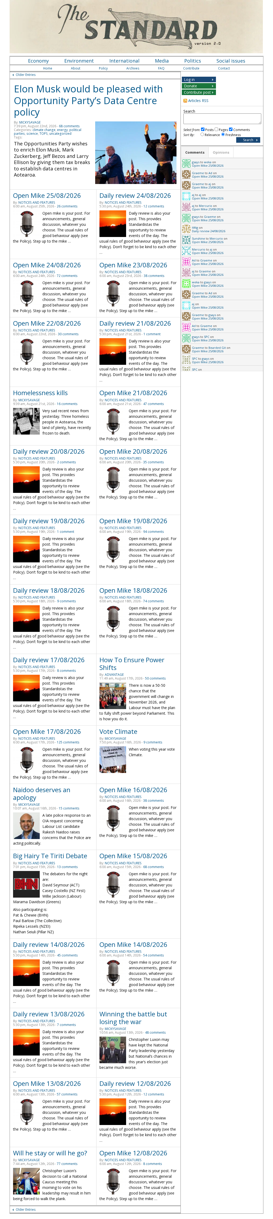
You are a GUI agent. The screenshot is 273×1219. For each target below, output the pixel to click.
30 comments (68, 334)
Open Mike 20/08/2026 (133, 451)
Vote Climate (118, 731)
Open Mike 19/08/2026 (133, 520)
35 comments (153, 462)
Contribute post (197, 92)
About (75, 68)
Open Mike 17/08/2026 (47, 731)
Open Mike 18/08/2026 (133, 590)
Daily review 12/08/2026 (135, 1083)
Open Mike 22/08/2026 (47, 323)
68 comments (69, 126)
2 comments (66, 462)
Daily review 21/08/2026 (135, 323)
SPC (206, 337)
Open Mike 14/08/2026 (133, 944)
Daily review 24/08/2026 (135, 195)
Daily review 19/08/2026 (49, 520)
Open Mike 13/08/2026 (47, 1083)
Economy (38, 61)
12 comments (153, 206)
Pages (223, 130)
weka (207, 162)
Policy (103, 68)
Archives (132, 68)
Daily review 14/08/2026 (49, 944)
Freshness (233, 135)
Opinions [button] (221, 152)
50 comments (155, 678)
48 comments (155, 1032)
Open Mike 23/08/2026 (133, 264)
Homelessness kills (40, 392)
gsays (195, 162)
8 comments (66, 670)
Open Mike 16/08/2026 (133, 789)
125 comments (68, 742)
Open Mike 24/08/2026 (47, 264)
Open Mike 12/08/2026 (133, 1152)
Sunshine (198, 238)
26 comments (67, 206)
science (32, 133)
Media (162, 61)
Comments (241, 130)
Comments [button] (194, 152)
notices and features (36, 202)
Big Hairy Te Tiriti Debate (50, 855)
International (124, 61)
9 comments (66, 601)
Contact (224, 68)
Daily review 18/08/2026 (49, 590)
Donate (190, 85)
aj (209, 184)
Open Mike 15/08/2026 (133, 855)
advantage (114, 674)
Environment (79, 61)
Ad (210, 173)
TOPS (43, 133)
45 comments (67, 955)
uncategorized (60, 133)
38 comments (154, 275)
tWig (195, 228)
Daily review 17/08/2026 (49, 659)
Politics (192, 61)
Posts (209, 130)
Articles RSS (198, 100)
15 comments (69, 808)
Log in (189, 79)
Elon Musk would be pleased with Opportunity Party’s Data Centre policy (88, 100)
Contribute (191, 68)
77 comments (67, 1163)
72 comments (67, 275)
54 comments (153, 955)
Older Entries (26, 74)
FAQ (161, 68)
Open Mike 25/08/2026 (47, 195)
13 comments (67, 867)
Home (47, 68)
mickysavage (30, 122)
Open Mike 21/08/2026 (133, 392)
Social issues (230, 61)
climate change (44, 130)
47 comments (153, 404)
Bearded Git (217, 348)
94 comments (153, 531)
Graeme (198, 173)
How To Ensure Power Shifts (131, 663)
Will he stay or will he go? (50, 1152)
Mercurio (205, 206)
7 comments (66, 1024)
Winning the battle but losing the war (133, 1017)
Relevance (212, 135)
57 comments (67, 1094)
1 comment (151, 334)
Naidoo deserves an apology (41, 793)
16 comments (67, 404)
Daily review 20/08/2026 (49, 451)
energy (62, 130)
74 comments (153, 601)
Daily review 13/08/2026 (49, 1013)
